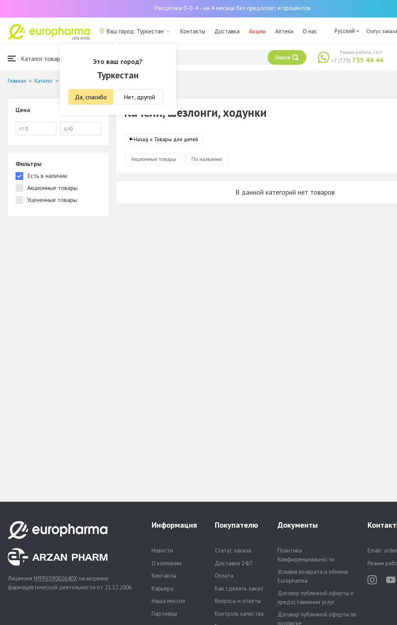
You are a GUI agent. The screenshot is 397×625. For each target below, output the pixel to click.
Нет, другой (139, 97)
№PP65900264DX (55, 578)
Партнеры (164, 613)
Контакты (192, 31)
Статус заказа (233, 550)
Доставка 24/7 (234, 563)
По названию (207, 158)
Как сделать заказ (239, 588)
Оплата (224, 575)
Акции (257, 31)
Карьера (162, 588)
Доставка (227, 31)
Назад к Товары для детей (166, 139)
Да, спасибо (91, 97)
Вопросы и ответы (238, 600)
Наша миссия (168, 600)
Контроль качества (239, 613)
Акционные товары (153, 158)
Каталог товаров (43, 58)
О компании (166, 563)
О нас (310, 31)
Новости (162, 550)
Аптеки (284, 31)
